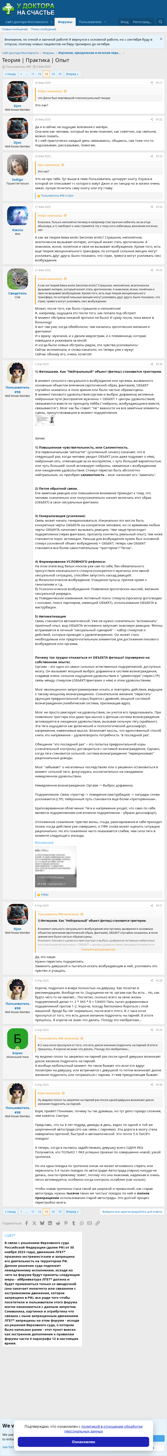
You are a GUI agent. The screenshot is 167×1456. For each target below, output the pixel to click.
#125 (159, 270)
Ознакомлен (83, 1441)
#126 (159, 364)
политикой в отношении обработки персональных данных (103, 1429)
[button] (51, 22)
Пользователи (90, 22)
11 (32, 74)
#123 (159, 156)
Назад (11, 74)
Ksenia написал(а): (50, 279)
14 (53, 74)
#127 (159, 905)
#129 (159, 1030)
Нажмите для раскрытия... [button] (99, 949)
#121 (159, 83)
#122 (159, 119)
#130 (159, 1085)
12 (39, 74)
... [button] (27, 74)
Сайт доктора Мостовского (26, 22)
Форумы (65, 22)
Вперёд (71, 74)
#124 (159, 207)
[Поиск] (160, 22)
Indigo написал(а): (50, 91)
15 (59, 74)
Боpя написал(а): (49, 1093)
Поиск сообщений (43, 29)
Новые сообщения (15, 29)
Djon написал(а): (49, 165)
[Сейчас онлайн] (17, 1048)
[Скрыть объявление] (160, 39)
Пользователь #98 (18, 66)
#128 (159, 980)
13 (46, 74)
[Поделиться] (152, 82)
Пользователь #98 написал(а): (58, 914)
